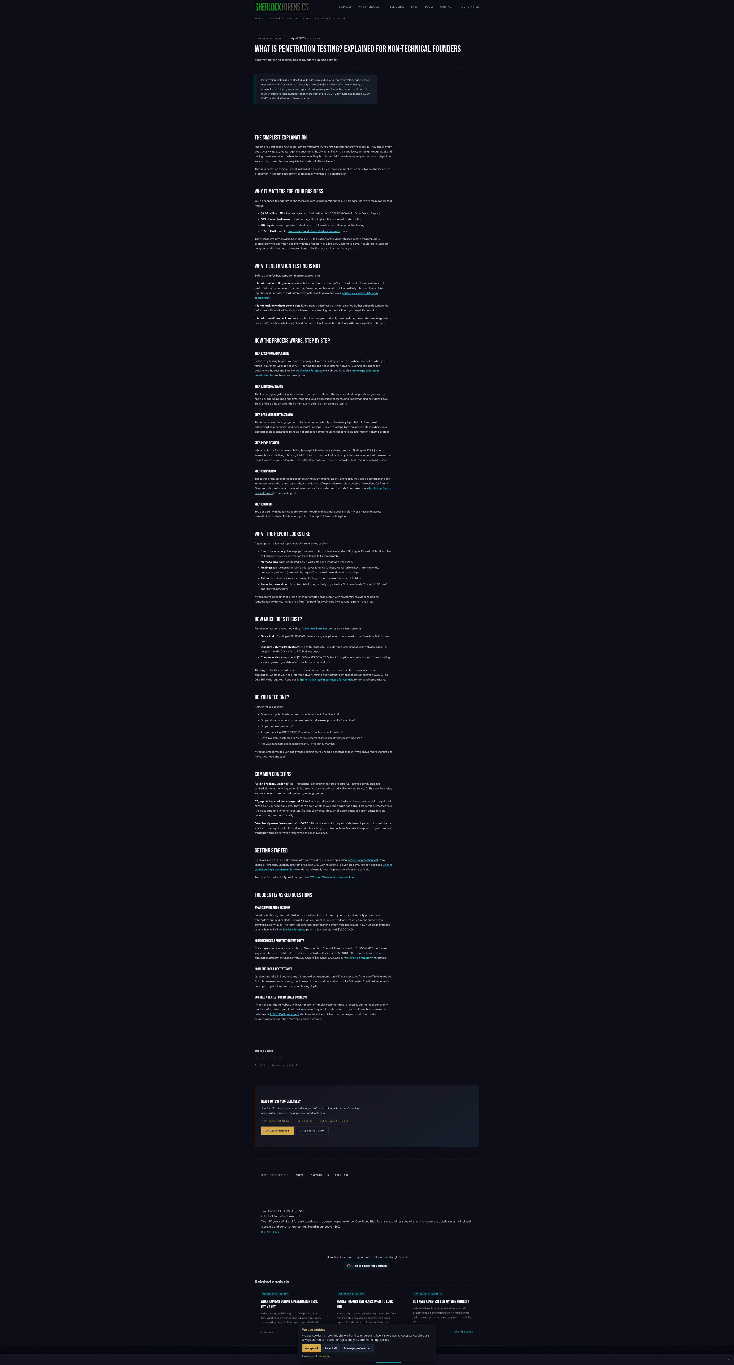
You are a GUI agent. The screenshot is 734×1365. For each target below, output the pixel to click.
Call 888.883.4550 (312, 1130)
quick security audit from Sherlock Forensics (314, 231)
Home (258, 18)
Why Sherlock (368, 6)
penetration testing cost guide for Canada (327, 679)
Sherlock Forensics (310, 370)
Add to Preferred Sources (369, 1265)
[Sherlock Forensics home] (281, 7)
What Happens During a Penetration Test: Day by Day (289, 1304)
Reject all (331, 1348)
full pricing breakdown (359, 957)
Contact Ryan (270, 1232)
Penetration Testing (270, 38)
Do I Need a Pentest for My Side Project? (441, 1301)
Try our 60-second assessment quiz (334, 877)
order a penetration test (363, 860)
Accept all (311, 1348)
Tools (429, 6)
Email (300, 1175)
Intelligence (395, 6)
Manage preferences (357, 1348)
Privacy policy (323, 1356)
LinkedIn (316, 1175)
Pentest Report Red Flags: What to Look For (365, 1304)
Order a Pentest (277, 1130)
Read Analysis (463, 1331)
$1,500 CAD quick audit (284, 1014)
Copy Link (342, 1175)
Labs (414, 6)
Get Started (470, 6)
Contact (446, 6)
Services (345, 6)
